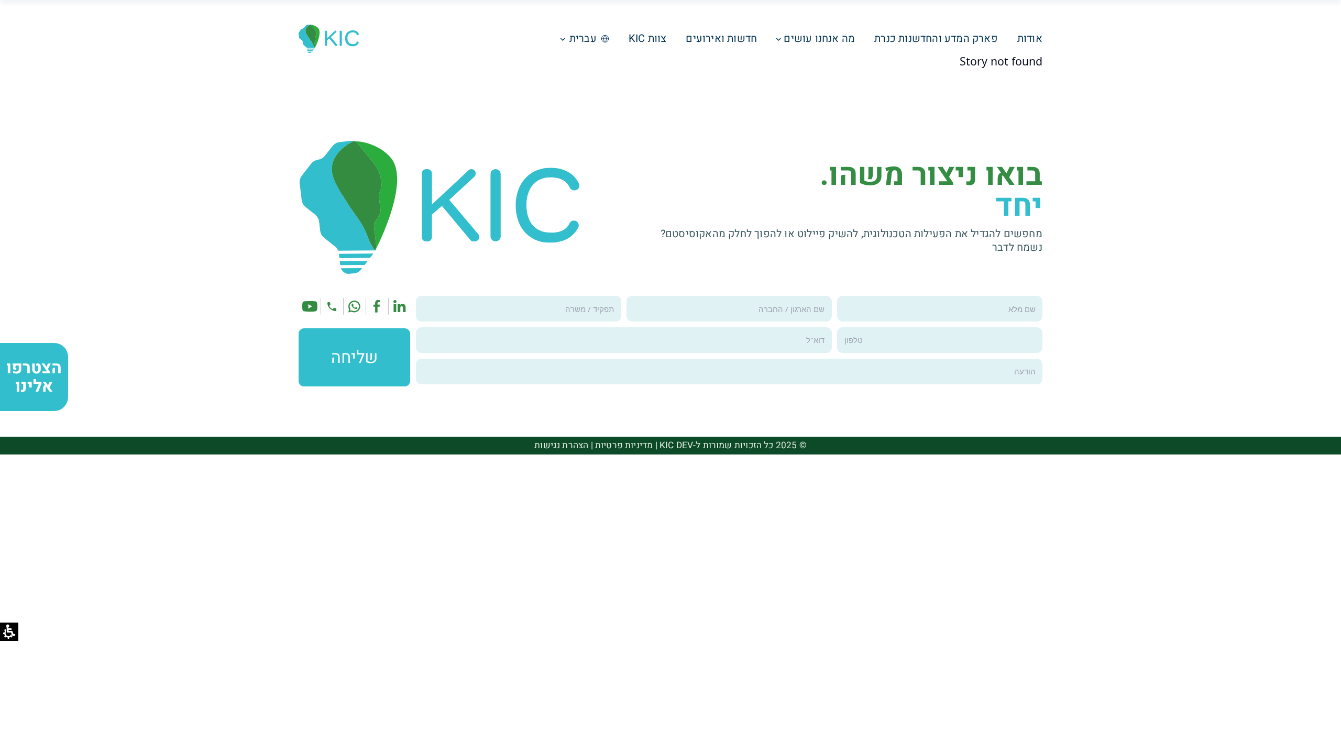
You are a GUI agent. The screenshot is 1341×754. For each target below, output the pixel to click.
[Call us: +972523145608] (332, 307)
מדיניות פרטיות (624, 445)
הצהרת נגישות (561, 445)
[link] (399, 306)
